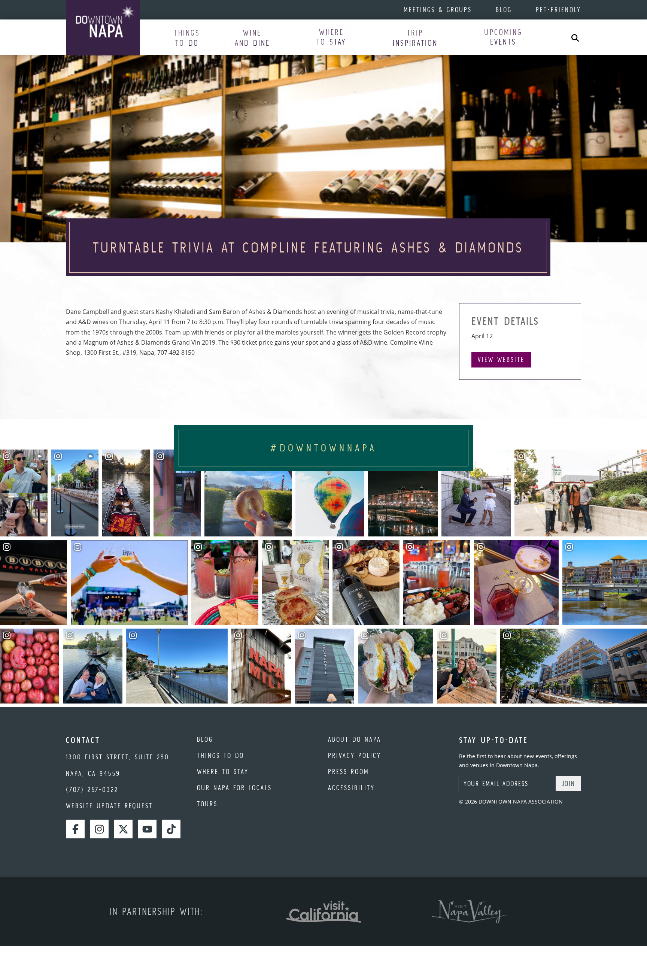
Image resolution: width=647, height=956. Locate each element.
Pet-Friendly (558, 9)
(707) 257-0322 (92, 789)
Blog (504, 9)
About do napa (354, 739)
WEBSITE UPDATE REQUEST (109, 806)
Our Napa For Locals (234, 788)
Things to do (220, 755)
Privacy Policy (354, 755)
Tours (207, 804)
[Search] (575, 37)
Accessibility (351, 788)
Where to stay (223, 771)
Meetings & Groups (438, 9)
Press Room (348, 771)
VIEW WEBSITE (501, 359)
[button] (187, 38)
